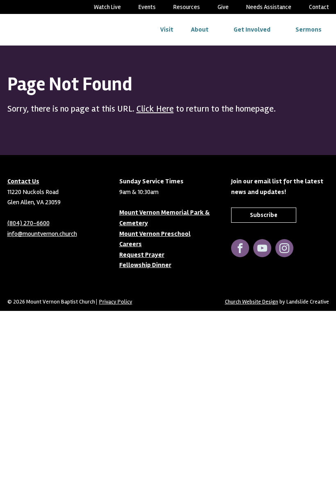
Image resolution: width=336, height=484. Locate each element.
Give (223, 7)
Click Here (155, 108)
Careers (130, 244)
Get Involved (252, 29)
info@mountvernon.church (42, 234)
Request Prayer (141, 255)
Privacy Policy (115, 302)
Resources (186, 7)
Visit (166, 29)
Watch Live (107, 7)
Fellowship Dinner (145, 265)
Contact (319, 7)
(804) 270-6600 (28, 223)
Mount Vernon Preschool (155, 234)
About (200, 29)
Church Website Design (251, 301)
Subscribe (263, 215)
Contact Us (23, 181)
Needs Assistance (268, 7)
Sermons (308, 29)
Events (147, 7)
